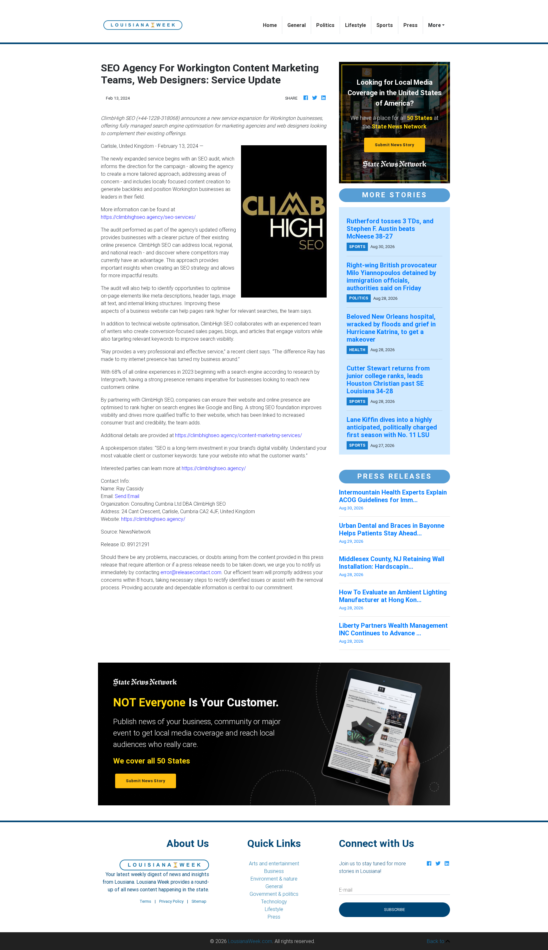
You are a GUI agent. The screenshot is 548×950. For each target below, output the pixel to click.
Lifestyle (355, 25)
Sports (384, 25)
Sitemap (199, 901)
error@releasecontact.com (190, 572)
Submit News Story (394, 144)
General (296, 25)
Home (272, 25)
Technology (274, 901)
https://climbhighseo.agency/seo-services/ (148, 217)
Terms (145, 901)
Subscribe (394, 909)
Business (274, 871)
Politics (325, 25)
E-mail (345, 890)
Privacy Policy (171, 901)
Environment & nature (274, 878)
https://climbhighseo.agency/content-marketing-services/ (238, 435)
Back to (436, 941)
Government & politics (274, 894)
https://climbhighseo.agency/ (214, 468)
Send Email (127, 496)
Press (410, 25)
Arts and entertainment (274, 863)
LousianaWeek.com (250, 941)
